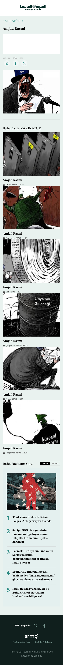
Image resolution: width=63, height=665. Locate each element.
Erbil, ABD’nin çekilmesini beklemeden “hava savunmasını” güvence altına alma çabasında (33, 573)
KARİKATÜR (11, 18)
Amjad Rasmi (12, 177)
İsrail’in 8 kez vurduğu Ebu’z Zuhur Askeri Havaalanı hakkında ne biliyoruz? (30, 590)
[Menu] (3, 7)
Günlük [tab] (45, 461)
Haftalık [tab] (55, 461)
